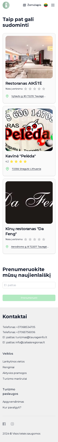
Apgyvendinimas (13, 401)
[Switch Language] (46, 5)
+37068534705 (25, 327)
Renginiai (8, 367)
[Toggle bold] (52, 5)
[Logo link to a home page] (6, 5)
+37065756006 (25, 332)
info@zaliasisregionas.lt (30, 342)
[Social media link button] (4, 423)
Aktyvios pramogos (15, 373)
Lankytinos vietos (13, 361)
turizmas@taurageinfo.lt (31, 337)
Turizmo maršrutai (15, 378)
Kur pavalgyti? (12, 407)
